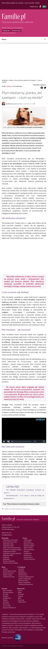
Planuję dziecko (29, 549)
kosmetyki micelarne (26, 504)
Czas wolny (7, 606)
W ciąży (5, 594)
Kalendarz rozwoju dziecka (12, 553)
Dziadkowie (28, 553)
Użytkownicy (28, 557)
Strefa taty (27, 555)
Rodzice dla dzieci (9, 561)
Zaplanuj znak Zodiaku (10, 563)
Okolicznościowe (9, 577)
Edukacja (6, 557)
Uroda (11, 80)
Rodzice (26, 551)
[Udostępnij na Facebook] (42, 88)
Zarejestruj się (16, 30)
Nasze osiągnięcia (24, 582)
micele (36, 504)
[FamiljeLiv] (44, 6)
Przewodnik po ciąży (10, 542)
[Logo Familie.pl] (24, 17)
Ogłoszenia (28, 540)
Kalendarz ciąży (8, 544)
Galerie (20, 596)
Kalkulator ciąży (8, 546)
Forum (20, 590)
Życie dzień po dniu (9, 571)
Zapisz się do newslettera (9, 33)
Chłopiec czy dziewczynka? (12, 549)
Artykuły (4, 80)
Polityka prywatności (25, 584)
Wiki (19, 598)
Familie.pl (9, 86)
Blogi (19, 592)
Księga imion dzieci (9, 551)
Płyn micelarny (12, 504)
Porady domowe (29, 559)
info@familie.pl (7, 535)
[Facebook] (40, 7)
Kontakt (21, 569)
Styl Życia (6, 604)
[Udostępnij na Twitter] (45, 88)
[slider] (21, 441)
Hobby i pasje (7, 575)
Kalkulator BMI (8, 555)
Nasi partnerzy (23, 580)
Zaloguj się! (6, 30)
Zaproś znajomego (24, 579)
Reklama (21, 571)
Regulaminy (22, 573)
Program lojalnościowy (26, 577)
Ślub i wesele (28, 548)
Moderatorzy (22, 575)
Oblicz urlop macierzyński (11, 548)
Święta (5, 600)
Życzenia (21, 600)
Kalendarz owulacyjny (10, 540)
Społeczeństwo (8, 573)
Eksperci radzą (29, 544)
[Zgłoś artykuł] (34, 104)
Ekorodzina (27, 542)
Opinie (5, 569)
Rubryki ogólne (29, 546)
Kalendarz (6, 559)
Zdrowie (6, 602)
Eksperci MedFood (9, 608)
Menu (4, 39)
